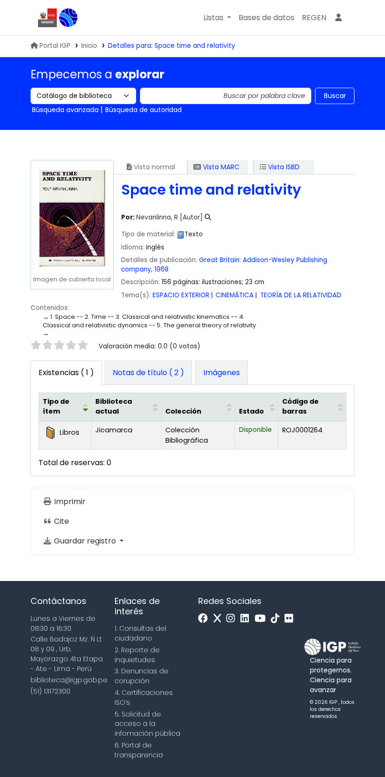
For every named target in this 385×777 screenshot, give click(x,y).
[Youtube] (262, 619)
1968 (161, 269)
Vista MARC (220, 167)
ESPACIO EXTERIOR (181, 295)
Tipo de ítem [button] (56, 406)
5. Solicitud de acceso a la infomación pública (147, 724)
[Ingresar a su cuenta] (338, 18)
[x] (220, 619)
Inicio (89, 45)
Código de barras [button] (300, 406)
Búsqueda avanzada (65, 109)
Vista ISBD (283, 167)
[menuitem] (314, 18)
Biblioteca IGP (68, 17)
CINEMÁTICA (235, 295)
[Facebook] (205, 619)
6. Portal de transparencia (139, 750)
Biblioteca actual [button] (113, 406)
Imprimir (68, 501)
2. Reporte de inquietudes (137, 654)
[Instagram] (232, 619)
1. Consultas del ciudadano (140, 633)
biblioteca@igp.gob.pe (69, 680)
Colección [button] (183, 411)
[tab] (148, 373)
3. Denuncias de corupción (142, 676)
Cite (60, 521)
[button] (217, 18)
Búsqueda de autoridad (143, 109)
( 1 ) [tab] (66, 372)
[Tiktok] (277, 619)
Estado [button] (251, 411)
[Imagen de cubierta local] (72, 217)
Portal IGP (54, 45)
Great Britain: (220, 260)
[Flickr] (291, 619)
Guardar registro (85, 541)
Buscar (335, 95)
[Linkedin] (247, 619)
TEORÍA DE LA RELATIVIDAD (300, 295)
